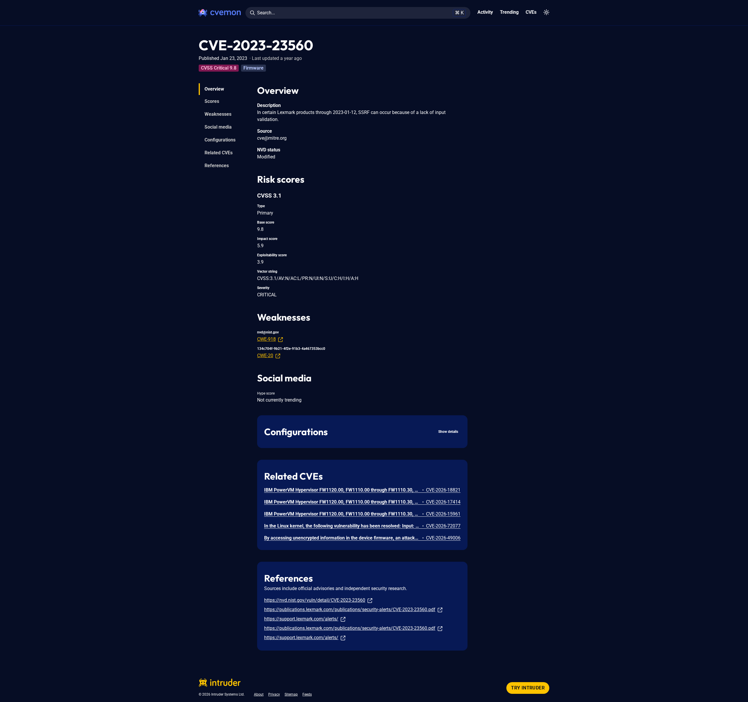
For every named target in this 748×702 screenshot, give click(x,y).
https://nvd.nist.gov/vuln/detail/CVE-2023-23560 (314, 600)
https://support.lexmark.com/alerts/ (301, 619)
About (259, 694)
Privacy (274, 694)
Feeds (307, 694)
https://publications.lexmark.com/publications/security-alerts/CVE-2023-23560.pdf (349, 609)
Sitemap (291, 694)
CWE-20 (265, 355)
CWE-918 (266, 339)
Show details (448, 432)
